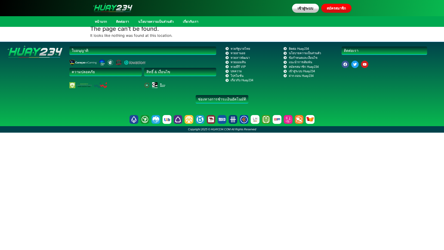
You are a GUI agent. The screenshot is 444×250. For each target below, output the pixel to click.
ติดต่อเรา (122, 21)
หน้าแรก (101, 21)
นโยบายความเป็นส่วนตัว (156, 21)
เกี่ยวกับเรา (190, 21)
